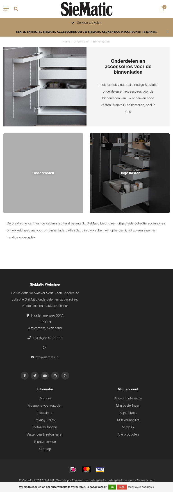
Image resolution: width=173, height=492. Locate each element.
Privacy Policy (45, 419)
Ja (112, 487)
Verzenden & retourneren (45, 434)
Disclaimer (44, 412)
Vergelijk (128, 427)
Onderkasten (12, 135)
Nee (122, 487)
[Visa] (100, 469)
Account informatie (128, 398)
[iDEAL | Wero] (73, 469)
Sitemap (45, 448)
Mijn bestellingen (128, 405)
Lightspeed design (119, 480)
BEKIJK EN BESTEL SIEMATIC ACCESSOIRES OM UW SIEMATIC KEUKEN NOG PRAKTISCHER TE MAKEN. (86, 32)
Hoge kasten (99, 135)
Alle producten (128, 434)
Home (66, 41)
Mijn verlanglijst (128, 419)
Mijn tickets (128, 412)
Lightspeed (96, 480)
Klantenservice (45, 441)
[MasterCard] (86, 469)
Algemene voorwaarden (45, 405)
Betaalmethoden (45, 427)
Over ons (45, 398)
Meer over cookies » (141, 487)
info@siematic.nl (47, 357)
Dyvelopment (145, 480)
